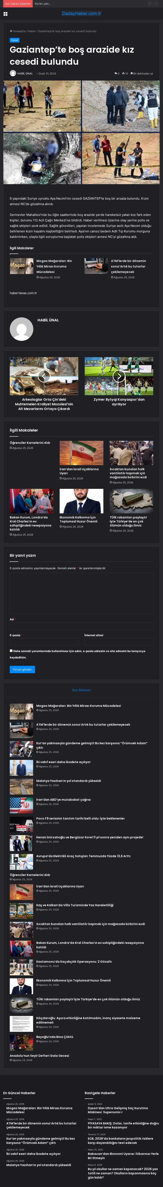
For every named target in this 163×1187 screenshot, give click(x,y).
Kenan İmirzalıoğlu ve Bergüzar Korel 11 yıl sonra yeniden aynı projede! (89, 837)
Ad (13, 619)
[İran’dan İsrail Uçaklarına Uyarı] (81, 453)
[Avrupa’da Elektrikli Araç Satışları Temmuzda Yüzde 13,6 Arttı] (21, 862)
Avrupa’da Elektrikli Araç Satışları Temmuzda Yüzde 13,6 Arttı (83, 856)
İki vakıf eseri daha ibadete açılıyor (63, 762)
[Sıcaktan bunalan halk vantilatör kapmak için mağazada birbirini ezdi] (131, 453)
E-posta (16, 635)
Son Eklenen (81, 690)
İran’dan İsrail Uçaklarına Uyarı (79, 471)
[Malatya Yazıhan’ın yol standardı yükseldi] (21, 787)
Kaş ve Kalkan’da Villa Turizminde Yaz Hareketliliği (75, 905)
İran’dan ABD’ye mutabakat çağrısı (63, 800)
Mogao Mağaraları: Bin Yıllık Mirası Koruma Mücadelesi (54, 266)
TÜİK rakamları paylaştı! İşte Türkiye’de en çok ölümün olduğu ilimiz (128, 521)
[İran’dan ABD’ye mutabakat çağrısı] (21, 805)
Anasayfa (18, 31)
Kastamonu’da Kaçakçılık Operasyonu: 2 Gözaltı (74, 961)
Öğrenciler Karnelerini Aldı (30, 443)
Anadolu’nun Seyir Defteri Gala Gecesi (39, 1056)
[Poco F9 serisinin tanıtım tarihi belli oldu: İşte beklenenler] (21, 824)
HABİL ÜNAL (25, 73)
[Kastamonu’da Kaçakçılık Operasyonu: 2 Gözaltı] (21, 967)
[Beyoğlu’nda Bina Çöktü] (21, 1043)
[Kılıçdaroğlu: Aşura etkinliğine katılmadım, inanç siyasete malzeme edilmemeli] (21, 1024)
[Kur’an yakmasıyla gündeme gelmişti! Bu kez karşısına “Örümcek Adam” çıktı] (21, 749)
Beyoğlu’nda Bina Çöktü (54, 1037)
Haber (32, 31)
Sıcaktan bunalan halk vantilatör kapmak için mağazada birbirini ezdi (128, 473)
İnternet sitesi (93, 635)
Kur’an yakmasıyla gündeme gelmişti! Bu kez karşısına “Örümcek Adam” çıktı (84, 3)
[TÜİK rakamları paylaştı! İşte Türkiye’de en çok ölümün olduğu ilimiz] (131, 501)
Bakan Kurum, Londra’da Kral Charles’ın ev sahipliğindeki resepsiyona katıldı (30, 523)
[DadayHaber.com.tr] (81, 13)
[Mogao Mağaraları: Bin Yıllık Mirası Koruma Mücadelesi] (21, 266)
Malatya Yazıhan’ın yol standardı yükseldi (68, 781)
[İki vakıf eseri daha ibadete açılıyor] (21, 768)
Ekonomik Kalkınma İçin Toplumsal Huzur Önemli (78, 519)
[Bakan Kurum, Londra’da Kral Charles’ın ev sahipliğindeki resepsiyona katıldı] (31, 501)
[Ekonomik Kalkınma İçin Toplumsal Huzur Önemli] (81, 501)
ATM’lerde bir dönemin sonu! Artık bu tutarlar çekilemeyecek (128, 266)
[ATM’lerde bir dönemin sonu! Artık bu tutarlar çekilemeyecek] (96, 266)
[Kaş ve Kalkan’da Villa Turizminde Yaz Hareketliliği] (21, 911)
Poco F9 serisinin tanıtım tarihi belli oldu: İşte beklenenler (80, 818)
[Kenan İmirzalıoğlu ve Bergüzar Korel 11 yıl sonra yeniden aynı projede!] (21, 843)
